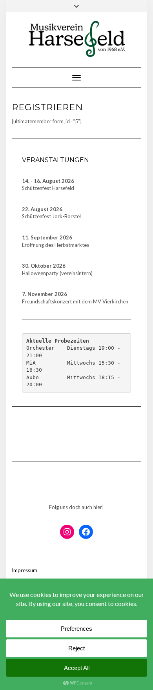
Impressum (24, 570)
